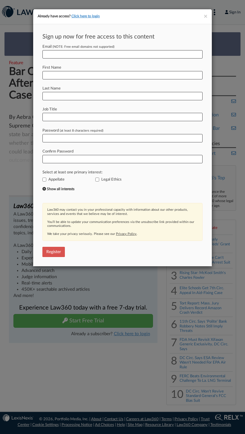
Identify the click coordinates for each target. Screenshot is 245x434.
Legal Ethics (111, 179)
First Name (51, 68)
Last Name (51, 88)
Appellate (56, 179)
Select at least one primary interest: (72, 172)
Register (53, 252)
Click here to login (85, 16)
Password (72, 131)
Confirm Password (58, 151)
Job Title (49, 109)
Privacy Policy (126, 234)
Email (78, 47)
